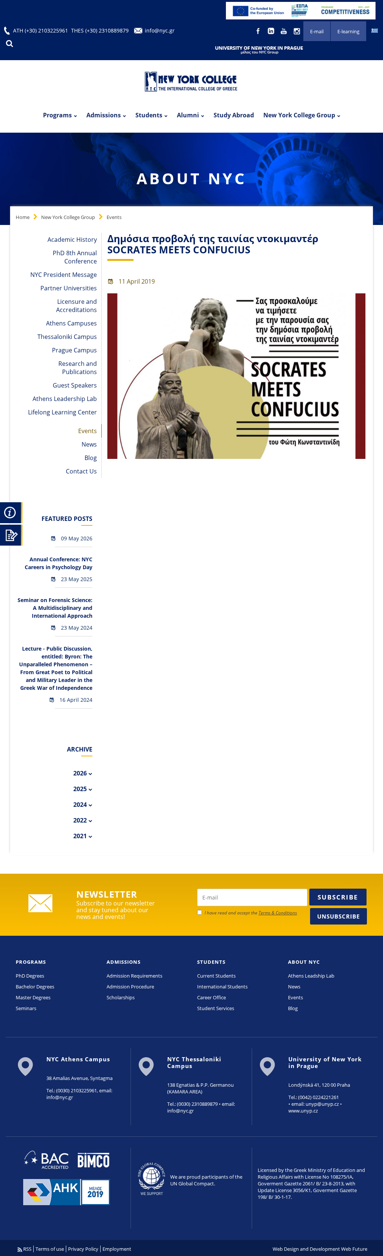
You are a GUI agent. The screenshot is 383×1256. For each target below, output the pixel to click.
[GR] (374, 30)
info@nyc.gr (160, 30)
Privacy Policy (83, 1249)
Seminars (26, 1008)
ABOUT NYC (304, 962)
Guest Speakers (75, 385)
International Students (222, 986)
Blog (91, 458)
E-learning (348, 31)
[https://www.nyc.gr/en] (191, 83)
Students (148, 115)
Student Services (215, 1008)
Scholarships (121, 997)
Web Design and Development (306, 1249)
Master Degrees (33, 997)
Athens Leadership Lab (65, 399)
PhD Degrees (30, 975)
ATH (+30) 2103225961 (40, 30)
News (89, 444)
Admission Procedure (130, 986)
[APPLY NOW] (11, 534)
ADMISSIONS (124, 962)
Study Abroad (234, 115)
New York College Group (299, 115)
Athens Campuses (71, 323)
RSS (26, 1249)
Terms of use (50, 1249)
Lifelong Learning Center (62, 412)
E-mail (317, 31)
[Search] (9, 43)
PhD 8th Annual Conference (75, 257)
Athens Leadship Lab (311, 975)
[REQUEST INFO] (11, 511)
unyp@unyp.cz (322, 1104)
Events (114, 217)
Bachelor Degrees (35, 986)
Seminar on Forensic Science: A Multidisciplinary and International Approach (55, 607)
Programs (57, 115)
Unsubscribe (338, 916)
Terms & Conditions (277, 913)
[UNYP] (259, 49)
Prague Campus (74, 350)
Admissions (103, 115)
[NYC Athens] (301, 10)
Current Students (216, 975)
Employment (116, 1249)
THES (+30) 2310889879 (100, 30)
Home (23, 217)
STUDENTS (211, 962)
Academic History (72, 239)
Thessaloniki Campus (67, 337)
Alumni (188, 115)
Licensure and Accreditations (76, 305)
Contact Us (81, 471)
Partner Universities (68, 288)
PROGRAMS (31, 962)
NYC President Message (63, 275)
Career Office (211, 997)
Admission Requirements (134, 975)
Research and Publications (77, 367)
